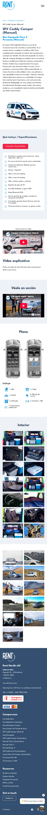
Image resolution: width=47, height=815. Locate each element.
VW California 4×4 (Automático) (14, 751)
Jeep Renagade (8, 735)
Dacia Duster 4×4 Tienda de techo (15, 729)
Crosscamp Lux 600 (10, 761)
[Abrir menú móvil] (42, 6)
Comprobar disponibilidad (15, 146)
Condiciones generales (11, 786)
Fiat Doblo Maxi (8, 719)
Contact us (9, 798)
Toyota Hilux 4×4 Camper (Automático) (17, 754)
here (15, 683)
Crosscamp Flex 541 (10, 757)
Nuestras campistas (16, 20)
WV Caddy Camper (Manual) (13, 732)
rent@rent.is (7, 678)
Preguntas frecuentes (10, 779)
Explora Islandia (8, 776)
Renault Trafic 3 (8, 745)
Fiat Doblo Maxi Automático (13, 722)
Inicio (5, 20)
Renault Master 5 (9, 748)
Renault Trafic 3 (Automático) (13, 741)
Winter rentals (8, 783)
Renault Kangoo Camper (11, 725)
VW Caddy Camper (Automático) (14, 738)
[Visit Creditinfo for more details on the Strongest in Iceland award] (13, 698)
